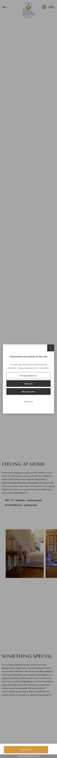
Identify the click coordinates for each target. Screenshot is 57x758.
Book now (26, 749)
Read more (28, 401)
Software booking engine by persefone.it (28, 756)
